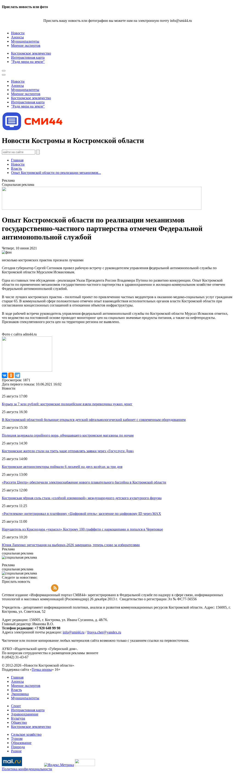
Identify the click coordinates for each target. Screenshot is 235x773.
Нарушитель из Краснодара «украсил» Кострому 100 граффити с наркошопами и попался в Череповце (82, 529)
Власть (16, 168)
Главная (17, 160)
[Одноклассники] (11, 375)
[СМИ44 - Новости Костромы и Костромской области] (33, 129)
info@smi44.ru (73, 632)
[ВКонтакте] (4, 375)
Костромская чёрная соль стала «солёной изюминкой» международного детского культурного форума (82, 498)
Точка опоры (42, 669)
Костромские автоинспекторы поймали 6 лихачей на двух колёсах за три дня (62, 467)
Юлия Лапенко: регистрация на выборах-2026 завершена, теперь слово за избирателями (71, 545)
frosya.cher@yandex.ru (104, 632)
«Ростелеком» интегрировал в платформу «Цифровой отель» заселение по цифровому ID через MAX (81, 514)
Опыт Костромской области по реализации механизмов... (56, 173)
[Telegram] (17, 375)
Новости (18, 164)
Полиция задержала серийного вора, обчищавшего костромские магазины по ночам (68, 435)
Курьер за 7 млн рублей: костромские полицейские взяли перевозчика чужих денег (67, 404)
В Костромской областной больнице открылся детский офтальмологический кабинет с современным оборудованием (94, 420)
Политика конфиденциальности (27, 769)
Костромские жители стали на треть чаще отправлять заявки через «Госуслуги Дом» (68, 451)
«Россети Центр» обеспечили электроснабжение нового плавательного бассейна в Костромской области (84, 482)
